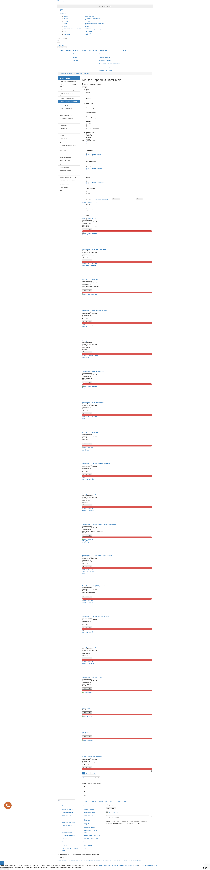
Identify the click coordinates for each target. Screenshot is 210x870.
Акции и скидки (93, 50)
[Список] (83, 198)
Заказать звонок (62, 47)
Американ (88, 121)
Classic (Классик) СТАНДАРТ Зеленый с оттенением (96, 463)
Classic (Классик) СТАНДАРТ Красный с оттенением (96, 616)
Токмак (87, 26)
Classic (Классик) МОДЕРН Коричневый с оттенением (96, 279)
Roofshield (89, 135)
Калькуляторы (103, 50)
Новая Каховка (89, 15)
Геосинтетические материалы (68, 177)
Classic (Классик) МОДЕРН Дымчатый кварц (94, 249)
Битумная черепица (66, 73)
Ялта (86, 34)
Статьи (125, 801)
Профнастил (63, 142)
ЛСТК (61, 191)
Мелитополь (67, 34)
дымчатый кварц (90, 118)
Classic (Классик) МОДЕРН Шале (91, 433)
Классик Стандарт (87, 732)
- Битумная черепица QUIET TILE (68, 85)
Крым (65, 31)
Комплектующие (64, 112)
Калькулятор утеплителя (105, 70)
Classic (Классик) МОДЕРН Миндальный (93, 371)
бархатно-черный (91, 107)
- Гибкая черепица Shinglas (67, 90)
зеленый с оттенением (92, 128)
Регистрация (63, 11)
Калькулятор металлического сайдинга (109, 63)
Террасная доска (64, 184)
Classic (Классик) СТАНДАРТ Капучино (92, 494)
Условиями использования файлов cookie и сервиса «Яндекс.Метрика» (118, 865)
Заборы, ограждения (65, 105)
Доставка (75, 60)
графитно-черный (91, 112)
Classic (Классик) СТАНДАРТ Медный (92, 647)
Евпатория (66, 25)
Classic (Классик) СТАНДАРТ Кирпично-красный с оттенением (99, 524)
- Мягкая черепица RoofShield (68, 101)
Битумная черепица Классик (93, 154)
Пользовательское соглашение (66, 860)
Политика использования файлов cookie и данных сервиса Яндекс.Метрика (95, 860)
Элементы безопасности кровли (68, 174)
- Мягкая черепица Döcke (67, 98)
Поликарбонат (63, 138)
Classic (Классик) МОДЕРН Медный (91, 341)
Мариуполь (67, 33)
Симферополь (89, 20)
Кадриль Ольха (86, 708)
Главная (61, 50)
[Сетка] (85, 198)
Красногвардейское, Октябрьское (73, 28)
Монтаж (84, 50)
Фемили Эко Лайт (91, 109)
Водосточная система (65, 170)
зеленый (88, 123)
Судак (86, 25)
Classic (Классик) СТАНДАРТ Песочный (92, 677)
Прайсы (68, 50)
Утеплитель (63, 150)
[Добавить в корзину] (117, 231)
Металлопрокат (64, 125)
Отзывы (75, 54)
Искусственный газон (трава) (67, 180)
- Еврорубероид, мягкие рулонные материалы (66, 94)
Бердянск (66, 20)
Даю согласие (4, 869)
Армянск (66, 18)
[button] (2, 863)
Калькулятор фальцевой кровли (107, 67)
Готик (87, 127)
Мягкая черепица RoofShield (81, 73)
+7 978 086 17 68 (61, 45)
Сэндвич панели (64, 187)
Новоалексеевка (89, 16)
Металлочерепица (64, 128)
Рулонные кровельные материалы (69, 164)
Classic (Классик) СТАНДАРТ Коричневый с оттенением (97, 555)
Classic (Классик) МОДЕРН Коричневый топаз (94, 310)
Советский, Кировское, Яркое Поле (94, 23)
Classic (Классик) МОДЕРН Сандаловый (93, 402)
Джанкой (66, 23)
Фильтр (85, 87)
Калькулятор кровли (104, 54)
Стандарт (88, 137)
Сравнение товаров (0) (101, 199)
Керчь (65, 26)
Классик (88, 92)
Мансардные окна (64, 122)
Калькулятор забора (104, 57)
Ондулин (62, 135)
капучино (88, 134)
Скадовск (87, 21)
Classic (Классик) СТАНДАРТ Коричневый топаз (95, 586)
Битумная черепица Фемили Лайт (95, 182)
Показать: (139, 198)
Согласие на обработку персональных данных (128, 860)
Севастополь (67, 15)
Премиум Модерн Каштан (89, 218)
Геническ (66, 21)
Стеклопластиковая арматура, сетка (68, 146)
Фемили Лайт (89, 103)
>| (94, 773)
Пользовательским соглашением (148, 865)
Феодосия (88, 28)
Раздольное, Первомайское (92, 18)
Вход (61, 9)
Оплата (75, 57)
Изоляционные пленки (66, 108)
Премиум (88, 98)
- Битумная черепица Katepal (68, 81)
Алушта (66, 16)
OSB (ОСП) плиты (64, 167)
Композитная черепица (66, 115)
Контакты (124, 50)
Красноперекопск (68, 29)
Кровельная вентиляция (66, 118)
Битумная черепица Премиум (94, 168)
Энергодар (63, 13)
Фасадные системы (65, 154)
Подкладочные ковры (65, 160)
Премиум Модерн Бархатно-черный (92, 756)
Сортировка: (116, 198)
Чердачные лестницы (65, 157)
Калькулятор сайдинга (105, 60)
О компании (76, 50)
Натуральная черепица (66, 132)
